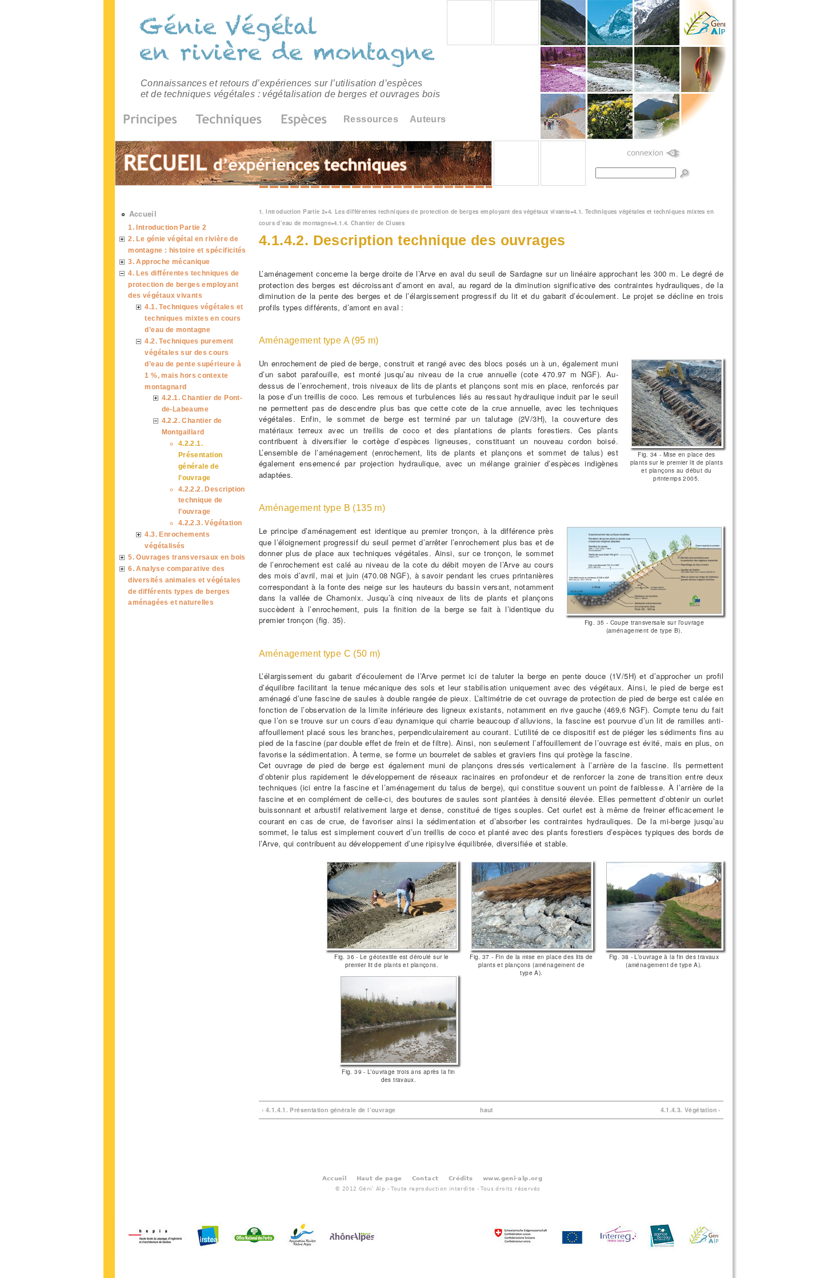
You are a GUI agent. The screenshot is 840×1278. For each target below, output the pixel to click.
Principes (154, 120)
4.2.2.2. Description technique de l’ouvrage (211, 500)
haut (486, 1109)
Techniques (229, 120)
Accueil (143, 213)
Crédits (461, 1178)
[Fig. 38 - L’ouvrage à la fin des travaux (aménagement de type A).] (664, 947)
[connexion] (654, 153)
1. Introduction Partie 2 (292, 211)
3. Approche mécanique (169, 261)
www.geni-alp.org (512, 1178)
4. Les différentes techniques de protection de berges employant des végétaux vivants (449, 211)
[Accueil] (288, 42)
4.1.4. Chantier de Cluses (369, 223)
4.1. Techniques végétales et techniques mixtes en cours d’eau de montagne (194, 318)
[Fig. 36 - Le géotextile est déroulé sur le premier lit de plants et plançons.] (391, 947)
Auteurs (428, 119)
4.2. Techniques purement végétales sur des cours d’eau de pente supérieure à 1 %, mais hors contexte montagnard (193, 363)
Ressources (370, 119)
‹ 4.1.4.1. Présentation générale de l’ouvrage (329, 1109)
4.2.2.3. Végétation (210, 522)
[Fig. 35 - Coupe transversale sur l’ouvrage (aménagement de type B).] (644, 612)
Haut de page (379, 1178)
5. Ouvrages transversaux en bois (186, 557)
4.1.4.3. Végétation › (691, 1109)
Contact (425, 1178)
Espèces (300, 120)
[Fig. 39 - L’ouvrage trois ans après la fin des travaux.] (398, 1061)
